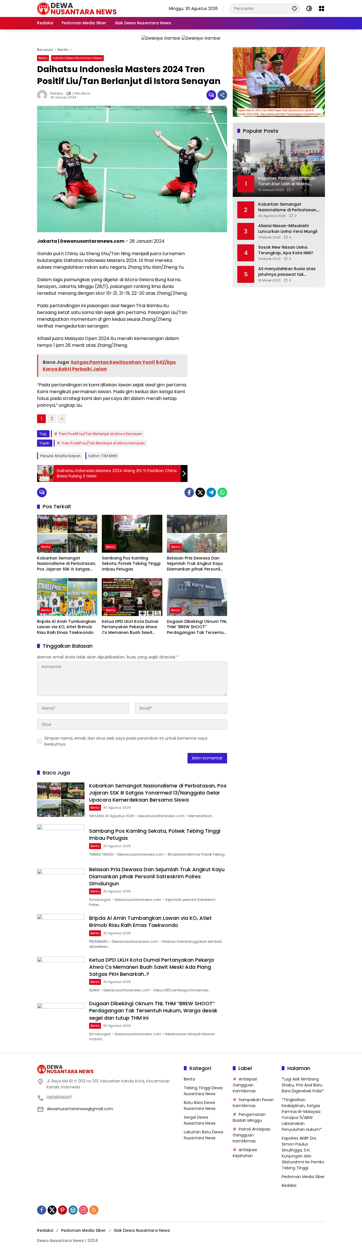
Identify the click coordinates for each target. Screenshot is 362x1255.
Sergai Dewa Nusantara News (200, 1120)
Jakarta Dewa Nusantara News (77, 58)
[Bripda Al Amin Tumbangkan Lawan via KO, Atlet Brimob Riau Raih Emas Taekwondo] (67, 597)
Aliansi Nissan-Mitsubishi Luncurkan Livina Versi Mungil (287, 228)
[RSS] (93, 1210)
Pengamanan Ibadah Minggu (249, 1117)
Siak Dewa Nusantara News (142, 1230)
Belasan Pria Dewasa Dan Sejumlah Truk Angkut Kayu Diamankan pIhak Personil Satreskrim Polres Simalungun (195, 564)
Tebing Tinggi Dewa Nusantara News (203, 1091)
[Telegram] (211, 492)
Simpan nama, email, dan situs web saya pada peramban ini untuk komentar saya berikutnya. (125, 741)
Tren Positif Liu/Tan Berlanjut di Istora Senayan (100, 433)
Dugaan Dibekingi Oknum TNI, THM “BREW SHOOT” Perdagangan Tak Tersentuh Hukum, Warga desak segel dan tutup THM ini (197, 627)
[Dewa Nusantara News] (79, 8)
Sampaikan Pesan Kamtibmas (253, 1102)
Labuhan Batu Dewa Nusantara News (203, 1135)
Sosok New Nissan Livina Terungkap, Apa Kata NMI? (285, 250)
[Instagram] (83, 1210)
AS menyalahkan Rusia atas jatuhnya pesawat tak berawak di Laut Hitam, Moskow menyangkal (287, 271)
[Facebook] (189, 492)
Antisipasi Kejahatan (245, 1153)
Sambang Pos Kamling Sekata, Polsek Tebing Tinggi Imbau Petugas (131, 564)
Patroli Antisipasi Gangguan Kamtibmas (251, 1135)
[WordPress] (72, 1210)
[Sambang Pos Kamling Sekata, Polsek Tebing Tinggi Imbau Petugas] (132, 534)
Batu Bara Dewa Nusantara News (200, 1105)
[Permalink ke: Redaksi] (43, 95)
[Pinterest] (62, 1210)
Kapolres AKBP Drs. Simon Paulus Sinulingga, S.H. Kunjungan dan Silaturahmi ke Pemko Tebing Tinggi (303, 1153)
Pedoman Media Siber (303, 1176)
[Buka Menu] (321, 8)
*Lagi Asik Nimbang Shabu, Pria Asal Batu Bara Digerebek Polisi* (303, 1085)
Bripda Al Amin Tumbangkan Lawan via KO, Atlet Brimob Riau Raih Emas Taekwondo (66, 627)
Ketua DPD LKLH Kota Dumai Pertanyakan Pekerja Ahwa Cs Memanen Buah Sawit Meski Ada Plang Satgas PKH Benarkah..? (131, 627)
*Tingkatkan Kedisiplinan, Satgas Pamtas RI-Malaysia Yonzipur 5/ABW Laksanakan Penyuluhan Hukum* (302, 1114)
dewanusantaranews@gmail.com (80, 1109)
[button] (294, 8)
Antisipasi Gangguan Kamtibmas (245, 1085)
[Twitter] (200, 492)
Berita (43, 58)
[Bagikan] (222, 95)
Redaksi (56, 93)
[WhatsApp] (222, 492)
